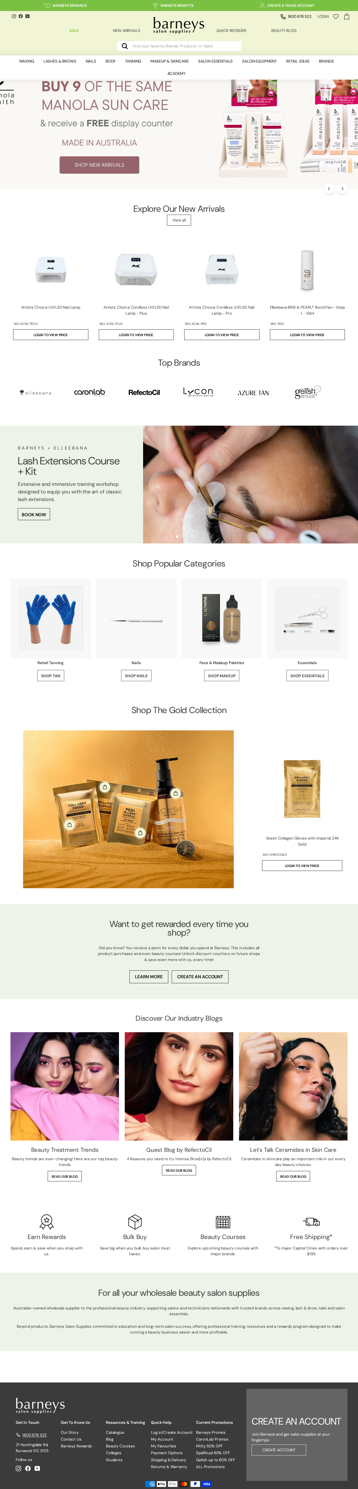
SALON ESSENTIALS (215, 61)
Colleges (113, 1452)
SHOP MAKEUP (221, 676)
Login (323, 16)
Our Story (70, 1432)
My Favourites (163, 1446)
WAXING (26, 61)
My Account (162, 1439)
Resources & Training (125, 1422)
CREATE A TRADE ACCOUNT (290, 5)
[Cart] (347, 17)
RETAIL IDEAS (298, 61)
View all (179, 220)
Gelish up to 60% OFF (215, 1460)
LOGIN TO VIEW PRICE (51, 335)
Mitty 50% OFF (209, 1446)
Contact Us (71, 1439)
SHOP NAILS (136, 676)
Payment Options (167, 1452)
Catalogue (115, 1432)
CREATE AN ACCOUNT (200, 977)
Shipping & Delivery (168, 1460)
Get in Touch (27, 1422)
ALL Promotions (210, 1466)
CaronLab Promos (212, 1439)
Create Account (278, 1450)
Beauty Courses (120, 1446)
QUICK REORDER (231, 30)
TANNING (133, 61)
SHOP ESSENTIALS (307, 676)
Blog (109, 1439)
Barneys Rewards (76, 1446)
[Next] (342, 189)
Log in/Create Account (172, 1432)
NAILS (91, 61)
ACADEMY (176, 73)
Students (114, 1460)
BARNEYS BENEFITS (177, 5)
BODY (111, 61)
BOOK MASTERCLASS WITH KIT (54, 499)
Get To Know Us (75, 1422)
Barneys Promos (211, 1432)
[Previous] (329, 189)
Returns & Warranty (169, 1466)
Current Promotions (214, 1422)
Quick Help (161, 1422)
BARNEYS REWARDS (70, 5)
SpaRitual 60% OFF (213, 1452)
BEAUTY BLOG (283, 30)
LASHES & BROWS (60, 61)
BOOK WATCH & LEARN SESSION (55, 517)
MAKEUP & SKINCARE (169, 61)
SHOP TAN (50, 676)
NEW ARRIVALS (126, 30)
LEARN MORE (149, 977)
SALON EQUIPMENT (259, 61)
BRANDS (326, 61)
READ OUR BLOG (65, 1176)
